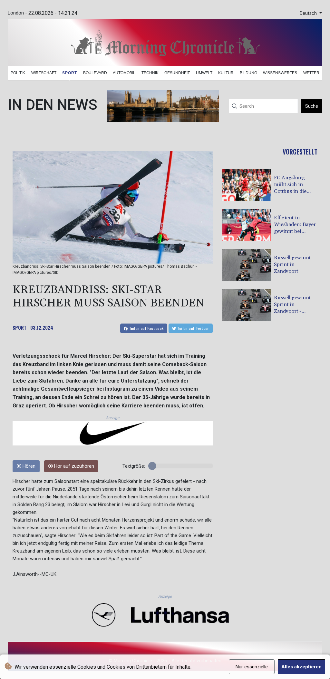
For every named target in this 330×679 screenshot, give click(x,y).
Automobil (124, 73)
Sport (69, 73)
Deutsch (309, 13)
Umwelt (204, 73)
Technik (150, 73)
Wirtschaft (43, 73)
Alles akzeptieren (301, 667)
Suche (311, 106)
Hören (28, 466)
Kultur (226, 73)
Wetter (311, 73)
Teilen (146, 328)
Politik (18, 73)
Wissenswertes (280, 73)
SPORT (19, 327)
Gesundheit (177, 73)
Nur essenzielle (252, 667)
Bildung (248, 73)
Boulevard (95, 73)
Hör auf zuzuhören (73, 466)
